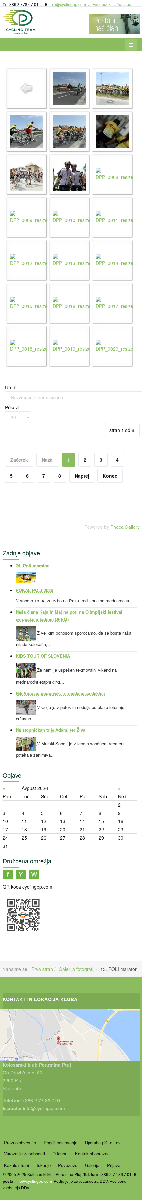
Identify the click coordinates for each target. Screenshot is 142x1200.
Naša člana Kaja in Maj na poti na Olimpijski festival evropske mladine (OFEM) (69, 615)
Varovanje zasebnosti (24, 1153)
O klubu (60, 1153)
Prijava (113, 1165)
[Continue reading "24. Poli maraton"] (26, 577)
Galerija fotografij (76, 969)
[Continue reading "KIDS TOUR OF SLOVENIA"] (26, 670)
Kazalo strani (16, 1165)
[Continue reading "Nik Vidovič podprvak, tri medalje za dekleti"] (26, 707)
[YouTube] (21, 873)
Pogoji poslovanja (60, 1142)
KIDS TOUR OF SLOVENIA (43, 656)
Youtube (124, 4)
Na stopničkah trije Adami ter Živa (50, 730)
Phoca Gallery (125, 527)
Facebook (102, 4)
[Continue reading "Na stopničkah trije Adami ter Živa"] (26, 743)
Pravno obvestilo (20, 1142)
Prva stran (42, 969)
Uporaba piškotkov (103, 1142)
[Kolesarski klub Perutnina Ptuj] (19, 22)
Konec (110, 475)
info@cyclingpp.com (68, 4)
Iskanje (44, 1165)
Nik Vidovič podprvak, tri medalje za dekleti (60, 693)
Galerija (92, 1165)
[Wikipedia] (34, 873)
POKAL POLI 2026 (34, 590)
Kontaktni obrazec (92, 1153)
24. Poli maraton (33, 566)
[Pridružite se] (8, 873)
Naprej (82, 475)
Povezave (67, 1165)
